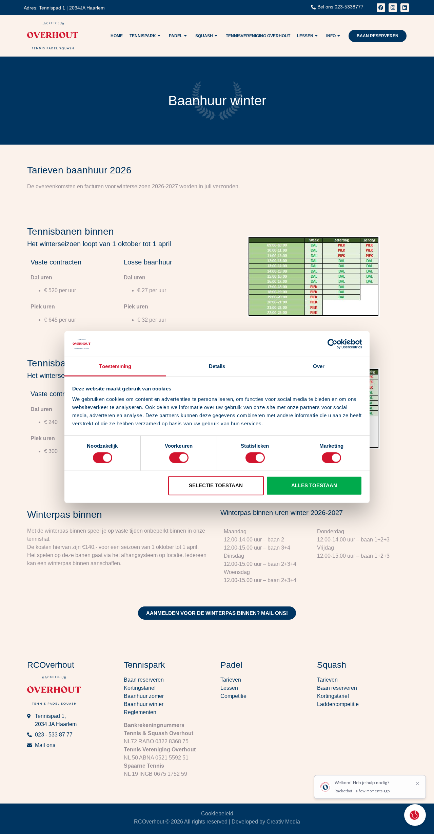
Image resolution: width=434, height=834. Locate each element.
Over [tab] (318, 366)
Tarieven (230, 680)
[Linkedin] (404, 7)
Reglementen (140, 712)
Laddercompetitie (338, 704)
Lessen (305, 36)
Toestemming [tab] (115, 366)
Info (331, 36)
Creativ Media (283, 822)
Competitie (233, 696)
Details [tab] (217, 366)
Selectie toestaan (216, 485)
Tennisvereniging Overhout (258, 36)
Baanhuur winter (143, 704)
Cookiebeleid (217, 813)
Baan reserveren (144, 680)
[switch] (179, 457)
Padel (175, 36)
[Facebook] (381, 7)
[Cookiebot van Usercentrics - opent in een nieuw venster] (332, 344)
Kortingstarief (140, 688)
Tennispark (143, 36)
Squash (204, 36)
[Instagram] (393, 7)
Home (117, 36)
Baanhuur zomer (144, 696)
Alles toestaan (314, 485)
